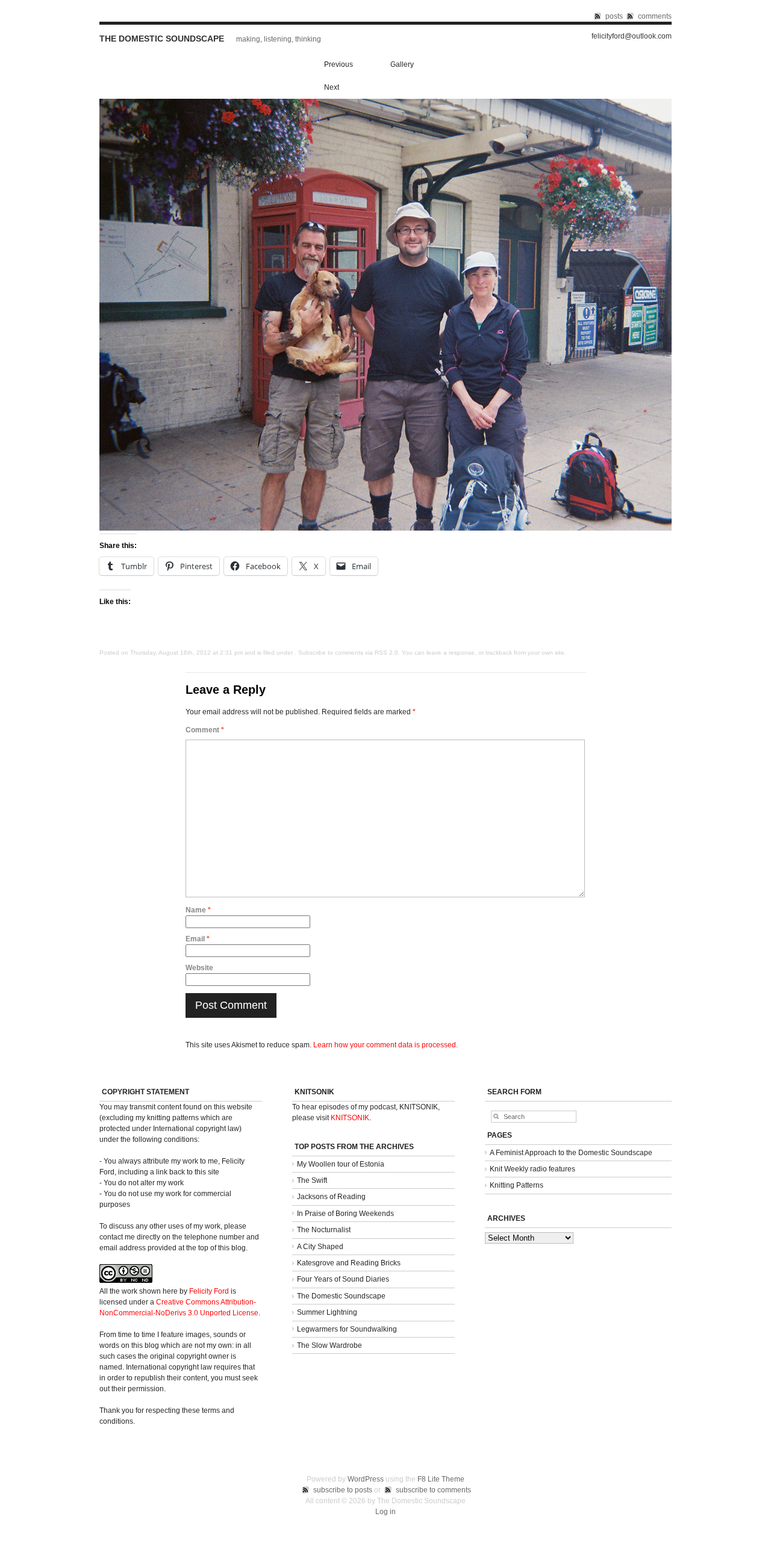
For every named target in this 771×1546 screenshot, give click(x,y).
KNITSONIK (350, 1118)
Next (331, 87)
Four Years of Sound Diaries (343, 1279)
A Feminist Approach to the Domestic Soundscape (571, 1153)
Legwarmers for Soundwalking (347, 1329)
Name (198, 910)
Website (199, 968)
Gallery (402, 64)
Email (198, 939)
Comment (205, 730)
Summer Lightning (327, 1312)
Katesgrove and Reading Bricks (349, 1263)
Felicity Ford (209, 1291)
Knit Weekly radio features (532, 1169)
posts (614, 16)
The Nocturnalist (324, 1230)
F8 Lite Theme (440, 1479)
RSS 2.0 (386, 652)
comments (655, 16)
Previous (338, 64)
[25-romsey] (385, 528)
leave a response (450, 652)
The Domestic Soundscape (161, 38)
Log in (385, 1511)
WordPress (366, 1479)
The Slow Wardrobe (329, 1345)
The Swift (312, 1180)
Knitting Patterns (516, 1185)
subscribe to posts (342, 1490)
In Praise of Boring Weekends (345, 1213)
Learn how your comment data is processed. (385, 1045)
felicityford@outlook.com (632, 36)
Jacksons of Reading (331, 1196)
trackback (498, 652)
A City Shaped (320, 1246)
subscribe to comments (433, 1490)
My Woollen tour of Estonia (340, 1164)
